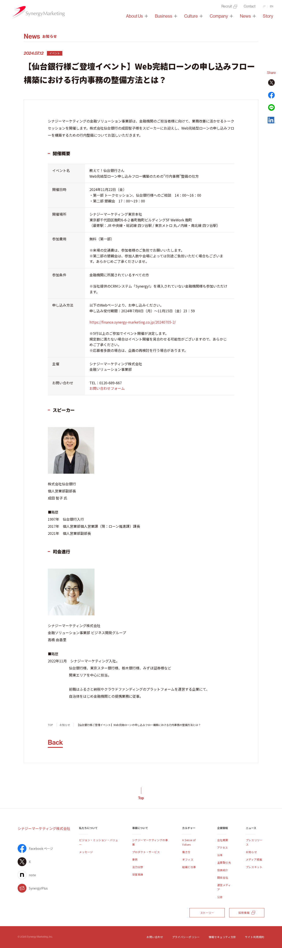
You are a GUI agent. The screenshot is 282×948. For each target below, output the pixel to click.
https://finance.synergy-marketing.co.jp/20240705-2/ (132, 322)
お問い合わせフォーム (107, 388)
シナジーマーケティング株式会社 (44, 828)
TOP (50, 725)
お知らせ (64, 725)
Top (141, 798)
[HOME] (37, 13)
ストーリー (207, 912)
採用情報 (243, 912)
